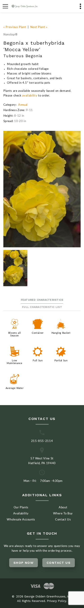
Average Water (15, 388)
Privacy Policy (56, 601)
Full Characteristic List (42, 307)
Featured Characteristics (42, 299)
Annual (22, 104)
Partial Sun (61, 360)
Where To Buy (63, 513)
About (63, 507)
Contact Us (63, 519)
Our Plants (21, 507)
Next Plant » (38, 27)
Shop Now (23, 562)
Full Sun (38, 360)
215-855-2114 (42, 441)
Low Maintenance (14, 361)
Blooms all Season (14, 334)
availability (29, 95)
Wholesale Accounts (21, 519)
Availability (21, 513)
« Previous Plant (14, 27)
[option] (42, 189)
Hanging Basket (61, 333)
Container (38, 333)
